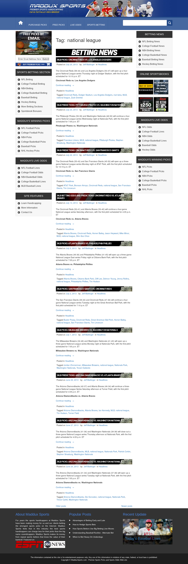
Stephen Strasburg (65, 454)
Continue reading (65, 85)
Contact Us (26, 212)
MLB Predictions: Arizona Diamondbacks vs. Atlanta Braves (89, 375)
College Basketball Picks (33, 142)
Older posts (61, 506)
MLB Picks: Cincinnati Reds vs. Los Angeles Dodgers (84, 59)
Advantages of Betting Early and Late (89, 520)
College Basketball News (154, 55)
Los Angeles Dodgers (103, 94)
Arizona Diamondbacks (74, 410)
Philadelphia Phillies (79, 281)
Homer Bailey (98, 233)
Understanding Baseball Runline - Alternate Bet (93, 533)
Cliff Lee (98, 278)
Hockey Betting (28, 102)
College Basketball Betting (34, 93)
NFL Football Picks (30, 128)
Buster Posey (69, 319)
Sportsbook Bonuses (31, 111)
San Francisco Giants (80, 322)
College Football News (153, 46)
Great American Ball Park (102, 319)
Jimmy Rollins (123, 278)
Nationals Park (121, 365)
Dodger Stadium (85, 94)
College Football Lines (153, 131)
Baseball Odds (149, 145)
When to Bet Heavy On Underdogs (88, 537)
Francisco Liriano (71, 140)
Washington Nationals (75, 142)
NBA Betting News (151, 50)
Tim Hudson (94, 281)
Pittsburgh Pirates (107, 140)
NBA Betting (27, 88)
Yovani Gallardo (83, 367)
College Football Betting (33, 84)
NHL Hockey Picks (30, 151)
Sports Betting (96, 25)
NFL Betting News (151, 41)
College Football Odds (32, 172)
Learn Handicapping (31, 203)
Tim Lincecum (69, 188)
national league (63, 97)
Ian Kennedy (104, 410)
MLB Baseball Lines (31, 186)
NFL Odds (147, 127)
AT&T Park (68, 185)
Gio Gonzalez (91, 496)
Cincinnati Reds (70, 94)
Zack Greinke (77, 97)
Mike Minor (124, 233)
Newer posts (126, 506)
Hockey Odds (148, 150)
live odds (75, 25)
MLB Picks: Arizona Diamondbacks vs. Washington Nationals (89, 420)
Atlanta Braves (70, 233)
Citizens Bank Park (85, 278)
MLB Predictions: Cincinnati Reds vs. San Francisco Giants (88, 150)
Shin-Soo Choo (82, 236)
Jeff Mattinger (89, 64)
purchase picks (37, 25)
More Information (29, 208)
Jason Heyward (111, 233)
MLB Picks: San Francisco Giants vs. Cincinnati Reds (84, 289)
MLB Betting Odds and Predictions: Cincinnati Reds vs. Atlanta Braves (90, 197)
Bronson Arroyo (81, 185)
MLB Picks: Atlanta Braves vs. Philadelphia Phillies (84, 243)
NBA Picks (26, 137)
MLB (125, 94)
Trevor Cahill (62, 499)
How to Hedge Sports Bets (84, 524)
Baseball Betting (29, 97)
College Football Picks (32, 133)
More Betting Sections (32, 106)
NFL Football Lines (30, 168)
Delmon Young (109, 278)
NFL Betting (27, 79)
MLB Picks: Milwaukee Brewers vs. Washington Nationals (87, 330)
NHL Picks (147, 189)
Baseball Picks (28, 146)
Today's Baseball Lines (143, 538)
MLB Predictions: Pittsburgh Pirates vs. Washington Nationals (91, 105)
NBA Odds (147, 136)
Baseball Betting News (153, 59)
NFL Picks (147, 167)
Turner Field (73, 413)
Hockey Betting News (152, 64)
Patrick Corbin (124, 451)
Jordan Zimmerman (72, 365)
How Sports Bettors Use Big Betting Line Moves (93, 529)
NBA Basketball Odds (31, 177)
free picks (58, 25)
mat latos (118, 94)
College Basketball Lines (33, 181)
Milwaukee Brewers (90, 365)
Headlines (102, 64)
